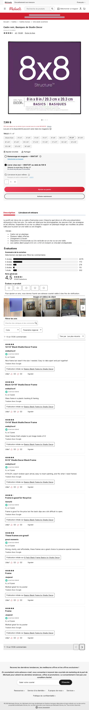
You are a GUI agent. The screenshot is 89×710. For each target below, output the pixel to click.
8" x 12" (7, 142)
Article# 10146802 (9, 30)
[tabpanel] (44, 230)
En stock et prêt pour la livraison (18, 169)
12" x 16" (73, 142)
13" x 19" (17, 146)
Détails (49, 126)
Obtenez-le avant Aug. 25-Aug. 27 (19, 167)
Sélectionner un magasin (15, 159)
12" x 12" (64, 142)
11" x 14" (35, 142)
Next (87, 78)
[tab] (9, 212)
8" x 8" (72, 138)
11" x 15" (45, 142)
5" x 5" (37, 138)
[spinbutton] (11, 182)
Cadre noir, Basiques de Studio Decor (22, 27)
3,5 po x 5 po (9, 138)
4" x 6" (28, 138)
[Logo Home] (15, 9)
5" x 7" (45, 138)
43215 (31, 177)
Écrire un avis (30, 33)
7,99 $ (7, 122)
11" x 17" (54, 142)
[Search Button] (52, 8)
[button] (44, 128)
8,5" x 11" (62, 138)
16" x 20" (27, 146)
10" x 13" (26, 142)
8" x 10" (80, 138)
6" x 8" (53, 138)
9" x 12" (16, 142)
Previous (2, 78)
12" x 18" (8, 146)
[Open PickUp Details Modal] (40, 156)
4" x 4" (20, 138)
